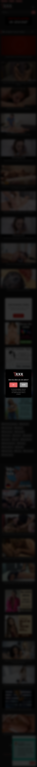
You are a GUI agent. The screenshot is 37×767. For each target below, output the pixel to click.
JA (13, 385)
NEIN (23, 385)
